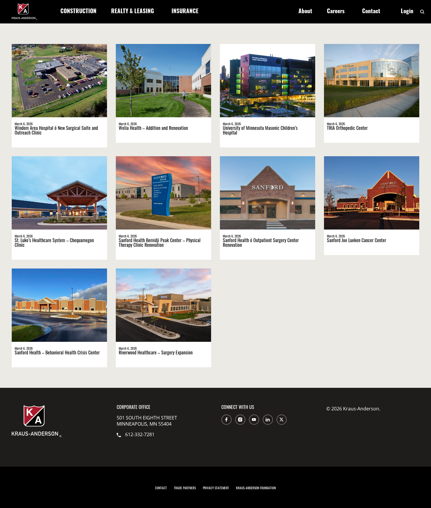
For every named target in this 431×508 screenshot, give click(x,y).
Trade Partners (185, 488)
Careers (336, 12)
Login (407, 12)
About (305, 12)
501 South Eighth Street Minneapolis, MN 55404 (147, 420)
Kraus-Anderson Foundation (256, 488)
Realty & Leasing (132, 12)
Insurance (185, 12)
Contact (371, 12)
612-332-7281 (140, 434)
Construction (78, 12)
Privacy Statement (216, 488)
